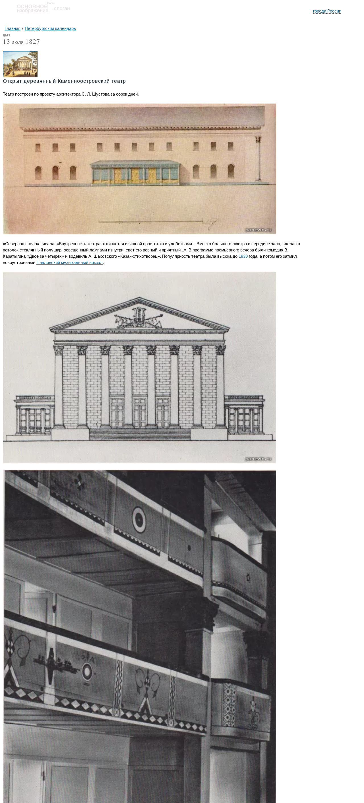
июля (13, 42)
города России (327, 11)
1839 (243, 256)
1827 (32, 41)
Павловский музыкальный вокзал (69, 262)
